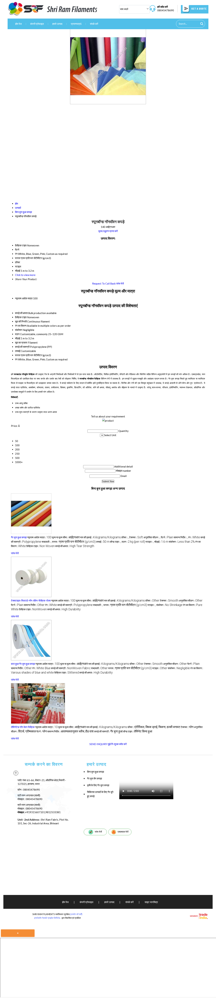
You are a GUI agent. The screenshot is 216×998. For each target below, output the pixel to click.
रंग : (194, 537)
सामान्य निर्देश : (181, 537)
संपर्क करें (94, 23)
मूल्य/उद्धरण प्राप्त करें (108, 231)
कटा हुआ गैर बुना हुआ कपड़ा (23, 663)
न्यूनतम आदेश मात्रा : (39, 537)
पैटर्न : (167, 537)
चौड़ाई (17, 338)
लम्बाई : (103, 541)
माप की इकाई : (100, 537)
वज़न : (133, 541)
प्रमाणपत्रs (76, 23)
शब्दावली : (46, 541)
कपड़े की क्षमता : (74, 546)
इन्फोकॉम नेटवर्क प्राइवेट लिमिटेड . (47, 918)
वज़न (17, 334)
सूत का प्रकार (21, 342)
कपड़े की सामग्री (22, 346)
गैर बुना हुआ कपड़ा (19, 537)
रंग (16, 359)
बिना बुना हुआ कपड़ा (95, 771)
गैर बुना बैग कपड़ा (94, 778)
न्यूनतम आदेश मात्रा (24, 298)
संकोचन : (182, 541)
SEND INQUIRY (98, 744)
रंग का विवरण (20, 325)
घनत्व (17, 355)
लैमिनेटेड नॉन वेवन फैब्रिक (23, 727)
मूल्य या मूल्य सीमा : (66, 537)
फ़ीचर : (125, 537)
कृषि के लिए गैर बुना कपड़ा (98, 785)
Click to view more (25, 274)
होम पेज (18, 23)
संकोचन (18, 329)
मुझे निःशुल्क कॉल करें (117, 744)
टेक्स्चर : (136, 537)
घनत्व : (74, 541)
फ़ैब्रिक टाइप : (40, 546)
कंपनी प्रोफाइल (37, 23)
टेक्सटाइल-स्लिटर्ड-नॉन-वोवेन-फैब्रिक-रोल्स (31, 600)
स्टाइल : (149, 541)
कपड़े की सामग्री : (75, 604)
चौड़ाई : (161, 541)
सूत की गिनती (21, 321)
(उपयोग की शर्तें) (76, 914)
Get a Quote (199, 8)
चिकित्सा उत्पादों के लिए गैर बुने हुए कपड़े (100, 794)
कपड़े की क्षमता (21, 313)
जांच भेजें (120, 283)
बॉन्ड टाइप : (115, 541)
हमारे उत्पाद (57, 23)
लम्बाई (17, 350)
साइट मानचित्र (151, 902)
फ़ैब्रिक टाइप (20, 317)
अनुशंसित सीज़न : (151, 537)
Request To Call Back (104, 283)
